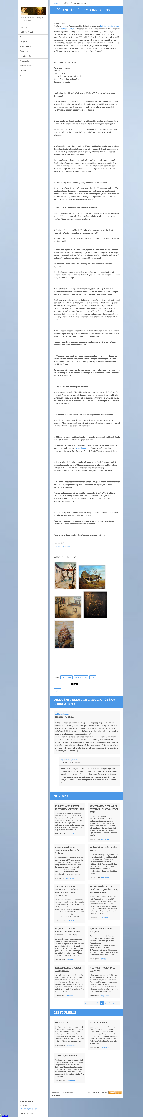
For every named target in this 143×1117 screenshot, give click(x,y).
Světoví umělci (25, 46)
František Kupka (99, 1022)
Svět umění (24, 27)
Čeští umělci (24, 51)
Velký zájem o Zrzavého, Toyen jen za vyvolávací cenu (104, 809)
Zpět (57, 690)
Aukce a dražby (25, 66)
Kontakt (23, 75)
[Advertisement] (92, 20)
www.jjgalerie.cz (83, 448)
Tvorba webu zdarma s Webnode (97, 1092)
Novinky (23, 37)
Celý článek (70, 834)
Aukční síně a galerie (27, 32)
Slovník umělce (25, 56)
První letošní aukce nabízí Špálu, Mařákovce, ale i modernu (104, 889)
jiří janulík (66, 677)
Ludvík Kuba (62, 1022)
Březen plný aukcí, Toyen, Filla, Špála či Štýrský (67, 850)
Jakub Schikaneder (66, 1055)
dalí (92, 677)
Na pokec (23, 70)
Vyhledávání (24, 61)
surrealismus (81, 677)
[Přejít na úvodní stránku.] (33, 8)
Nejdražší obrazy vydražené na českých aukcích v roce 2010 (68, 931)
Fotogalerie (24, 42)
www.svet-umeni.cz (62, 546)
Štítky (56, 677)
